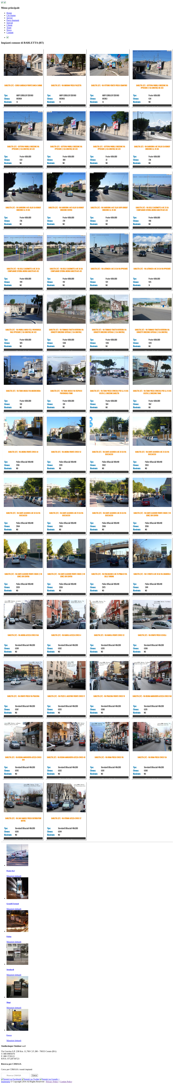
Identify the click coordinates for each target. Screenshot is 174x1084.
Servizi (10, 18)
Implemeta (5, 1081)
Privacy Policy (52, 1081)
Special (10, 23)
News (9, 30)
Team (9, 27)
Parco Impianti (13, 20)
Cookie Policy (66, 1081)
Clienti (9, 25)
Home (9, 13)
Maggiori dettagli (14, 876)
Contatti (10, 32)
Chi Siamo (11, 15)
